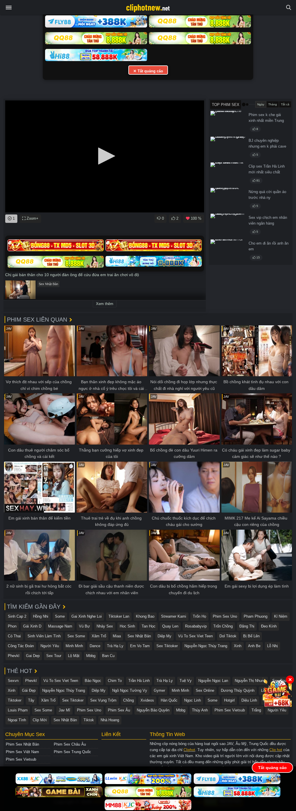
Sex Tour (53, 656)
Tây (31, 700)
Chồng (128, 700)
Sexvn (13, 680)
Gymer (159, 690)
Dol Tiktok (227, 636)
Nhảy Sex (105, 626)
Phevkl (13, 656)
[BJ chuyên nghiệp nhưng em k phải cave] (227, 148)
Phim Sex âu (119, 710)
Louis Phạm (18, 710)
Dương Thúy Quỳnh (237, 690)
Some (60, 616)
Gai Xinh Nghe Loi (86, 616)
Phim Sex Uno (225, 616)
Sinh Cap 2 (17, 616)
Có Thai (14, 636)
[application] (104, 156)
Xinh (237, 646)
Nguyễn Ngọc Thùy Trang (205, 646)
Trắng (256, 710)
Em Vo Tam (140, 646)
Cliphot (189, 750)
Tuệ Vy (186, 680)
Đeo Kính (269, 626)
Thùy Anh (200, 710)
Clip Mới (40, 720)
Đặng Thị (246, 626)
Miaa (117, 636)
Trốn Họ (199, 616)
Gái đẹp (29, 690)
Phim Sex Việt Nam (22, 752)
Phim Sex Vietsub (229, 710)
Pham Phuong (255, 616)
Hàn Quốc (169, 700)
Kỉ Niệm (280, 616)
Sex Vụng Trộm (103, 700)
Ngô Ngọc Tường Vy (129, 690)
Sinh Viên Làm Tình (44, 636)
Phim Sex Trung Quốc (72, 752)
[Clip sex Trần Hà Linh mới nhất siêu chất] (227, 174)
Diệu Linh (249, 700)
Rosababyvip (196, 626)
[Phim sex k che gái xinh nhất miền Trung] (227, 123)
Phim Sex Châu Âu (70, 744)
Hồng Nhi (40, 616)
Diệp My (164, 636)
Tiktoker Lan (118, 616)
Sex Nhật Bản (48, 284)
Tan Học (149, 626)
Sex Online (205, 690)
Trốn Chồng (223, 626)
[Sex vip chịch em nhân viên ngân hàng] (227, 225)
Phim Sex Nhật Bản (22, 744)
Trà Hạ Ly (115, 646)
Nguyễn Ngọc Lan (213, 680)
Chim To (115, 680)
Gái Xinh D (32, 626)
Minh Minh (74, 646)
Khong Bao (145, 616)
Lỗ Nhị (272, 646)
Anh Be (254, 646)
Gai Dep (33, 656)
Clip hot (275, 750)
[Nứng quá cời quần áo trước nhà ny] (227, 200)
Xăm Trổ (99, 636)
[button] (104, 156)
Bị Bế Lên (251, 636)
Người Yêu (49, 646)
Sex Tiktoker (167, 646)
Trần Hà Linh (139, 680)
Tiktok (89, 720)
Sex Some (76, 636)
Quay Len (170, 626)
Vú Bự (84, 626)
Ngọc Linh (192, 700)
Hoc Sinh (127, 626)
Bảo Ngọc (93, 680)
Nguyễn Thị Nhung (250, 680)
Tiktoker (14, 700)
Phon (12, 626)
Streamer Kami (173, 616)
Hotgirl (229, 700)
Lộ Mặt (73, 656)
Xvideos (147, 700)
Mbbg (90, 656)
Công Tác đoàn (21, 646)
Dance (95, 646)
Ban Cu (108, 656)
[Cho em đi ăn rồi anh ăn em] (227, 251)
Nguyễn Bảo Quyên (153, 710)
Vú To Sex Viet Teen (195, 636)
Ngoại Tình (17, 720)
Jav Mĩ (64, 710)
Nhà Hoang (110, 720)
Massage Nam (60, 626)
